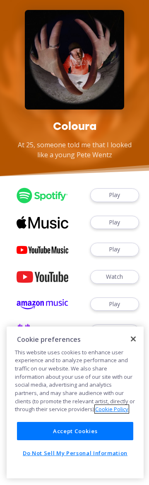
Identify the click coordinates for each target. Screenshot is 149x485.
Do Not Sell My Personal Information (75, 453)
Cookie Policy (111, 409)
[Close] (133, 339)
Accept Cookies (75, 431)
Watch (114, 276)
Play (114, 195)
